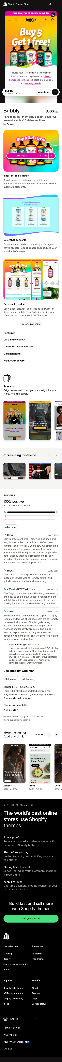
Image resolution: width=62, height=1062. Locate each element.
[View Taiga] (40, 420)
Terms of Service (11, 1027)
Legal (34, 998)
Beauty (7, 959)
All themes (27, 679)
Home (6, 969)
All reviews (10, 527)
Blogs (6, 1004)
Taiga (16, 116)
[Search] (50, 4)
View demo (43, 92)
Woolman (10, 124)
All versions (24, 698)
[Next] (56, 455)
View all (39, 734)
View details (9, 698)
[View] (14, 471)
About (35, 988)
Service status (39, 1004)
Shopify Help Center (13, 988)
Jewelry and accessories (15, 964)
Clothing (7, 953)
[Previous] (49, 455)
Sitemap (7, 1049)
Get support (11, 679)
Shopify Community (13, 998)
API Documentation (13, 993)
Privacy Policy (10, 1035)
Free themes (38, 959)
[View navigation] (56, 4)
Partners (36, 993)
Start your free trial (31, 918)
